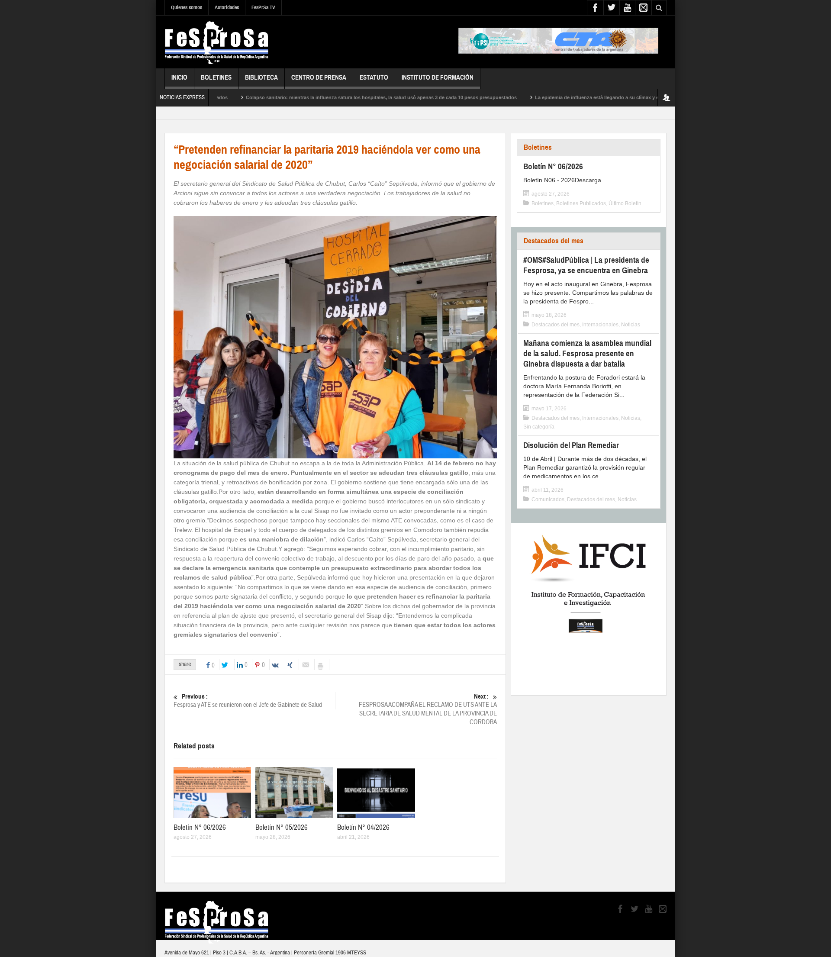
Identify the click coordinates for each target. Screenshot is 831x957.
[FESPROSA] (216, 42)
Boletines (216, 77)
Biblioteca (261, 77)
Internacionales (600, 325)
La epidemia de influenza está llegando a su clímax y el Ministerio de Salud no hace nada (603, 97)
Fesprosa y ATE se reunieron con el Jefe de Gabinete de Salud (248, 701)
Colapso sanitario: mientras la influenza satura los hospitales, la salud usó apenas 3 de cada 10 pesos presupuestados (348, 97)
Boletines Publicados (581, 203)
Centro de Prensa (318, 77)
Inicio (179, 77)
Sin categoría (538, 427)
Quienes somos (186, 7)
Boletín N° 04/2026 (363, 827)
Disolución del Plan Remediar (571, 445)
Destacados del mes (553, 240)
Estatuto (374, 77)
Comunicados (547, 499)
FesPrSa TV (263, 7)
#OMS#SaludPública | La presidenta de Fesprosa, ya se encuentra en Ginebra (586, 265)
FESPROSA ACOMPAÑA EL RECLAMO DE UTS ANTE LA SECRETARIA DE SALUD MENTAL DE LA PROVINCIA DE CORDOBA (428, 709)
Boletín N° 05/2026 (281, 827)
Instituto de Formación (437, 77)
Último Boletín (625, 203)
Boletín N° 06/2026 (200, 827)
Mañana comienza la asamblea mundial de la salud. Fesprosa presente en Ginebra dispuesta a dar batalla (587, 353)
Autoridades (227, 7)
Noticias (630, 325)
